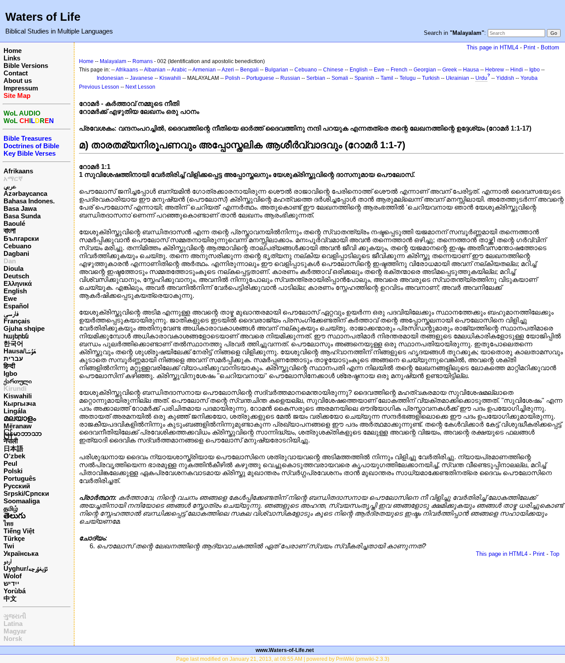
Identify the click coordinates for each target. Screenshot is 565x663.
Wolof (13, 576)
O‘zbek (14, 456)
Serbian (315, 78)
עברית (13, 358)
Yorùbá (15, 591)
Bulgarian (276, 70)
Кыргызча (20, 403)
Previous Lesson (99, 87)
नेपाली (11, 441)
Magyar (15, 631)
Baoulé (14, 223)
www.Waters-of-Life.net (285, 650)
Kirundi (15, 388)
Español (16, 306)
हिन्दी (9, 366)
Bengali (249, 70)
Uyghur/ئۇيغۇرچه (26, 568)
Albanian (155, 70)
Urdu (481, 78)
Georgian (425, 70)
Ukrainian (457, 78)
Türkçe (14, 538)
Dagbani (16, 253)
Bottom (550, 47)
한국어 (13, 343)
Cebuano (17, 246)
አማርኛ (13, 178)
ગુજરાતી (15, 616)
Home (13, 50)
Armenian (204, 70)
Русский (17, 486)
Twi (9, 546)
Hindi (516, 70)
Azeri (228, 70)
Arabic (179, 70)
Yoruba (529, 78)
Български (21, 238)
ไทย (8, 523)
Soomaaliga (22, 501)
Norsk (13, 638)
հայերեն (16, 336)
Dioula (13, 268)
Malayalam (113, 61)
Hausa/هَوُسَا (20, 351)
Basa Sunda (22, 216)
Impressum (21, 88)
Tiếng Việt (19, 531)
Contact (16, 73)
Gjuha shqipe (24, 328)
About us (18, 80)
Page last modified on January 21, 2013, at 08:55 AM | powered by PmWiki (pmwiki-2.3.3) (282, 659)
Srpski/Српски (26, 493)
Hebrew (494, 70)
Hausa (471, 70)
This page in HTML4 (492, 47)
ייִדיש (11, 583)
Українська (21, 553)
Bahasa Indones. (29, 201)
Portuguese (260, 78)
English (15, 291)
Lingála (15, 411)
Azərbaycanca (25, 193)
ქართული (18, 381)
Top (554, 554)
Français (17, 321)
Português (20, 478)
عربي (10, 186)
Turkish (431, 78)
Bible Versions (26, 65)
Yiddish (505, 78)
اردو (7, 561)
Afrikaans (18, 171)
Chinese (333, 70)
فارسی (11, 313)
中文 (10, 598)
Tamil (386, 78)
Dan (10, 261)
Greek (449, 70)
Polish (232, 78)
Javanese (141, 78)
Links (12, 58)
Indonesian (110, 78)
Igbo (10, 373)
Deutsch (16, 276)
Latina (13, 623)
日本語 (13, 448)
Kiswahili (18, 396)
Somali (339, 78)
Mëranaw (18, 426)
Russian (290, 78)
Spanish (364, 78)
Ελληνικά (18, 283)
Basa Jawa (20, 208)
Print (529, 47)
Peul (10, 463)
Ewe (10, 298)
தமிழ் (11, 508)
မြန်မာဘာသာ (23, 433)
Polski (13, 471)
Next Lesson (140, 87)
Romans (142, 61)
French (399, 70)
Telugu (407, 78)
